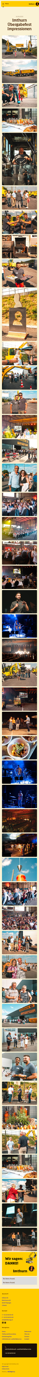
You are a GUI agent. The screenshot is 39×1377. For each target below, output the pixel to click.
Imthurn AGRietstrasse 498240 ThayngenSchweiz (6, 1301)
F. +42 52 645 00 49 (7, 1317)
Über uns (27, 1334)
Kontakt (26, 1339)
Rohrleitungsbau (7, 1336)
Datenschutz (5, 1369)
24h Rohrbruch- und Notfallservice (12, 1339)
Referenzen (27, 1331)
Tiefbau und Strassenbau (9, 1334)
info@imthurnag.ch (7, 1320)
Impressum (5, 1366)
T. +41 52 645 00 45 (7, 1315)
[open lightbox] (19, 47)
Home (4, 1331)
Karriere (26, 1336)
